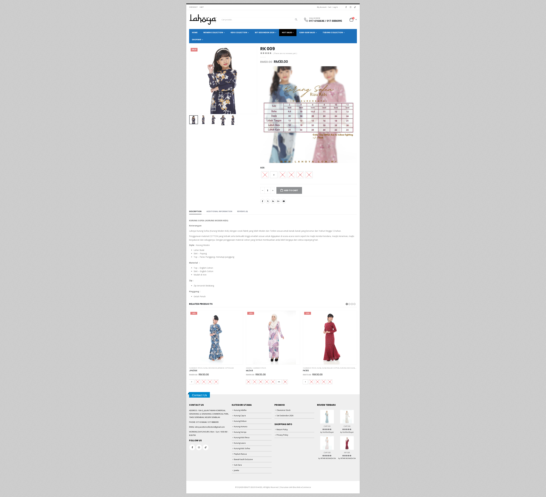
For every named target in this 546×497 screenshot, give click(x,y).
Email (283, 201)
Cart (329, 7)
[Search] (296, 19)
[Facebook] (346, 7)
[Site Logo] (203, 19)
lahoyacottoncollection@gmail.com (210, 427)
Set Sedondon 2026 (285, 415)
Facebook (262, 201)
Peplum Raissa (240, 454)
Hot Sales (287, 32)
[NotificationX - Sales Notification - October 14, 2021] (30, 481)
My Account (321, 7)
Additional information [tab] (219, 211)
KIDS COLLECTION (239, 32)
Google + (278, 201)
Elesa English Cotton (274, 368)
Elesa (262, 368)
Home (194, 32)
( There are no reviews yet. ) (285, 53)
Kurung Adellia (240, 410)
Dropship (196, 39)
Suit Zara (238, 465)
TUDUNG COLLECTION (333, 32)
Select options (238, 315)
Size (262, 167)
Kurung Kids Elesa (290, 368)
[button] (190, 80)
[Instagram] (350, 7)
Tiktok (205, 447)
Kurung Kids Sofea (242, 448)
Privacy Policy (282, 435)
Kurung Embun (240, 421)
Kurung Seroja (240, 432)
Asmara (192, 368)
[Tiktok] (355, 7)
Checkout (193, 7)
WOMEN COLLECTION (213, 32)
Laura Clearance (323, 368)
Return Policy (282, 429)
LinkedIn (273, 201)
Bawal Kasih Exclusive (243, 459)
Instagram (199, 447)
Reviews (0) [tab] (242, 211)
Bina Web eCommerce (302, 487)
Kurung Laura (240, 443)
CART (202, 7)
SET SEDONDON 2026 (264, 32)
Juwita (236, 470)
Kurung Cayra (240, 415)
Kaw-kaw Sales (307, 32)
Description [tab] (195, 211)
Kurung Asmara (240, 426)
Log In (335, 7)
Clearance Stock (202, 368)
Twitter (267, 201)
